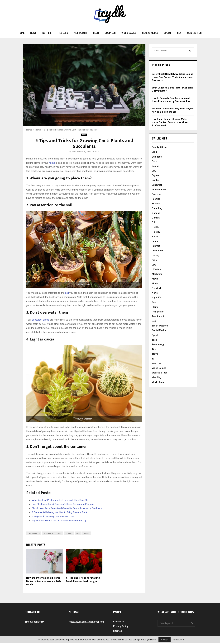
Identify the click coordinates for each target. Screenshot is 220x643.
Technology (158, 344)
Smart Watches (160, 325)
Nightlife (156, 297)
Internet (156, 246)
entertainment (159, 189)
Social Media (150, 33)
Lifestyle (156, 269)
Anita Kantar (77, 152)
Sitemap (117, 631)
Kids (154, 260)
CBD (154, 170)
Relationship (158, 316)
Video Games (128, 33)
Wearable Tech (159, 372)
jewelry (155, 255)
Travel (155, 354)
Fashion (156, 199)
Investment (157, 250)
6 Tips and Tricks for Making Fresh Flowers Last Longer (83, 579)
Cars (154, 161)
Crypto (155, 175)
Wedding (156, 377)
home (52, 162)
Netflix (47, 33)
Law (154, 264)
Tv (153, 358)
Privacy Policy (120, 626)
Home (21, 33)
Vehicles (156, 363)
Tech (96, 33)
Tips (154, 349)
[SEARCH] (190, 50)
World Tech (158, 382)
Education (157, 185)
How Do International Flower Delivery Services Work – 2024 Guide (44, 581)
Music (155, 283)
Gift (154, 222)
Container (48, 533)
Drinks (155, 180)
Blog (154, 152)
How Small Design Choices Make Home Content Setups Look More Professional (169, 122)
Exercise (156, 194)
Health (155, 227)
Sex (179, 33)
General (156, 217)
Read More (178, 639)
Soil (78, 533)
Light (59, 533)
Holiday (156, 232)
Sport (167, 33)
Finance (156, 203)
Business (110, 33)
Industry (156, 241)
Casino (155, 166)
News (33, 33)
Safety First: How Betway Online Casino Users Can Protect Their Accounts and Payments (172, 77)
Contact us (194, 33)
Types (86, 533)
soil (67, 292)
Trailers (62, 33)
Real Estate (157, 311)
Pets (154, 302)
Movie (155, 278)
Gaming (156, 213)
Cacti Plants (34, 533)
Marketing (157, 274)
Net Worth (80, 33)
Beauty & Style (159, 147)
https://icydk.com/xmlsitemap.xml (86, 621)
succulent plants (40, 319)
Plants (84, 135)
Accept (164, 639)
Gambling (157, 208)
